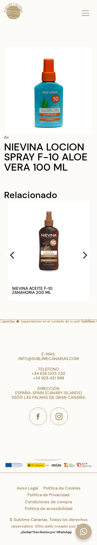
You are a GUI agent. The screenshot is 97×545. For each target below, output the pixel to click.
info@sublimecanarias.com (48, 358)
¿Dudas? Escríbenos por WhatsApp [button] (46, 532)
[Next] (84, 255)
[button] (83, 531)
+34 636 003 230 (48, 373)
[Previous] (13, 255)
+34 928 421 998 (48, 378)
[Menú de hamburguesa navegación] (85, 12)
